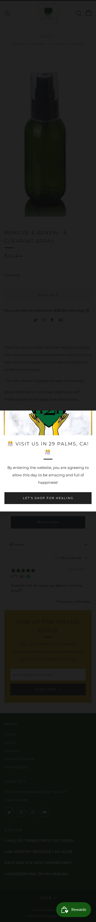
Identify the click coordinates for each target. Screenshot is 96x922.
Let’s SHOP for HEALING (48, 498)
